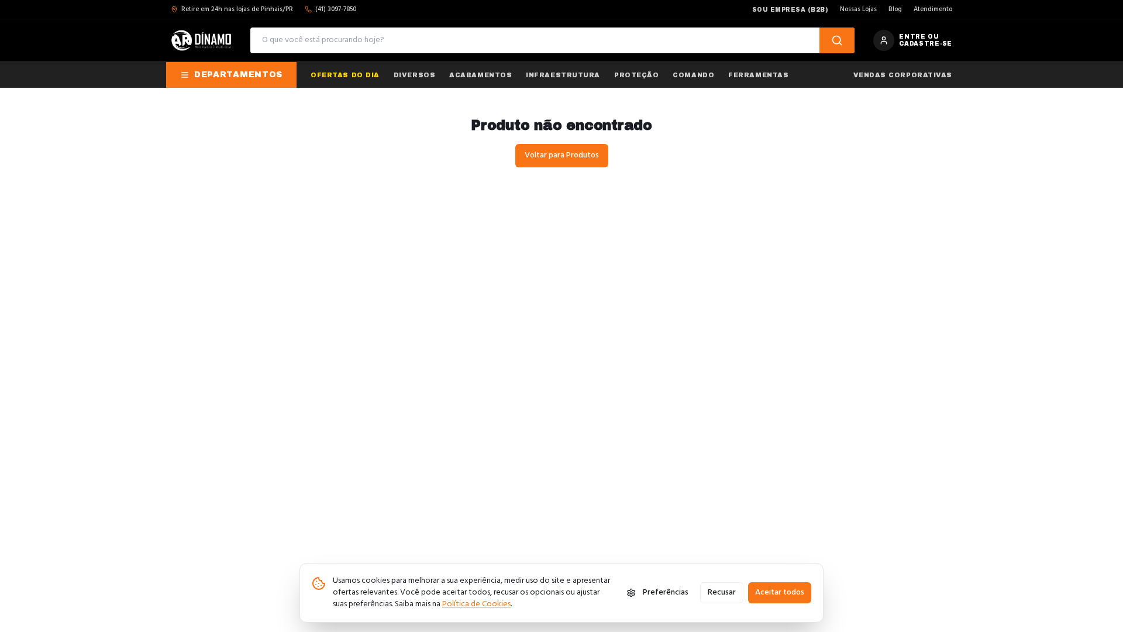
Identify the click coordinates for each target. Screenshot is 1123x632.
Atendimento (933, 10)
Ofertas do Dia (345, 74)
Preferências (665, 592)
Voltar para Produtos (562, 155)
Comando (693, 74)
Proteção (636, 74)
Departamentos (238, 74)
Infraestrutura (563, 74)
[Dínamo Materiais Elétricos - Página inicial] (201, 40)
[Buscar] (837, 40)
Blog (895, 10)
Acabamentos (480, 74)
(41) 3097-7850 (335, 10)
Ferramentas (758, 74)
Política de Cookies (476, 604)
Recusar (722, 592)
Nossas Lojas (858, 10)
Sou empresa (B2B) (790, 9)
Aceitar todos (779, 592)
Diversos (414, 74)
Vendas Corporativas (902, 74)
